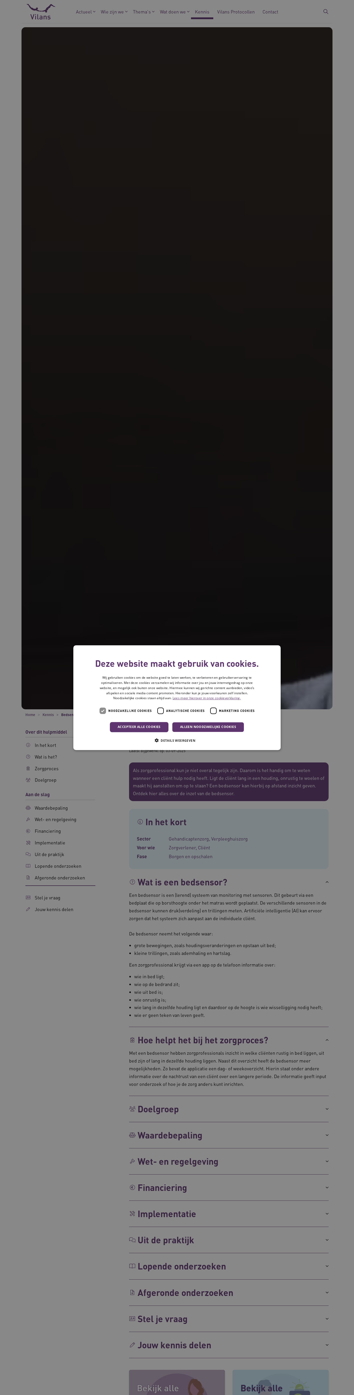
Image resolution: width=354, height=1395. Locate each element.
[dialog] (177, 697)
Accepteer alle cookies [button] (139, 727)
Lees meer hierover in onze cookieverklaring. (207, 698)
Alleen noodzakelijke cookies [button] (208, 727)
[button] (177, 740)
